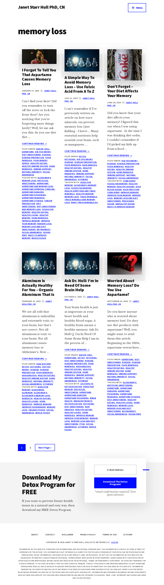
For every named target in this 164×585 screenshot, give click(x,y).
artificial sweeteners (119, 385)
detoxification (73, 404)
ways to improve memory (121, 207)
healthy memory (85, 194)
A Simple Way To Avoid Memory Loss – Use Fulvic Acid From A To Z (80, 84)
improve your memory (119, 195)
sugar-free (134, 414)
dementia (27, 398)
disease (46, 154)
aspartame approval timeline (38, 189)
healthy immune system (35, 166)
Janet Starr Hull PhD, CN (41, 7)
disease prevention (33, 157)
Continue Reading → (34, 143)
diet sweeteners (74, 407)
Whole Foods (39, 238)
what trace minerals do (84, 202)
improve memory (31, 221)
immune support (42, 169)
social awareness (32, 232)
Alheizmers (38, 390)
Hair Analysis (89, 165)
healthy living (30, 215)
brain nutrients (83, 401)
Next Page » (44, 448)
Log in (114, 542)
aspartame (43, 183)
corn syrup (129, 181)
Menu (139, 7)
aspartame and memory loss (37, 186)
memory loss (44, 223)
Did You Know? (43, 152)
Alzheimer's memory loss (36, 395)
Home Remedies (124, 172)
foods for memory (81, 188)
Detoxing (70, 159)
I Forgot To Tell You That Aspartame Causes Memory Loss (39, 76)
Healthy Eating (38, 163)
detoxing (88, 404)
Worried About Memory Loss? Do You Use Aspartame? (123, 287)
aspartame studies (32, 200)
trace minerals (88, 196)
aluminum (27, 392)
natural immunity (31, 172)
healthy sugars (125, 186)
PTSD (82, 424)
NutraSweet (44, 229)
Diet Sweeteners (31, 154)
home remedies (40, 218)
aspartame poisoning (34, 195)
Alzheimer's (40, 392)
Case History (43, 364)
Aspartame (28, 152)
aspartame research (33, 198)
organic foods (37, 410)
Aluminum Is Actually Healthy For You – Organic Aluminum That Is (38, 287)
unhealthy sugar (125, 204)
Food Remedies (73, 165)
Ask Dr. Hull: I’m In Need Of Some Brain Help (81, 285)
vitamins (83, 179)
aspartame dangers (33, 192)
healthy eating (40, 212)
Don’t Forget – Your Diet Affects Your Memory (122, 91)
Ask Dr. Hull (43, 149)
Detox (82, 156)
